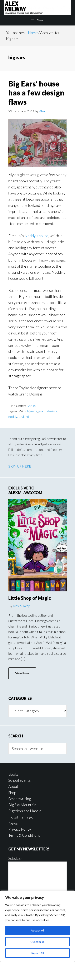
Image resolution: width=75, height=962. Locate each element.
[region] (37, 926)
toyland (23, 416)
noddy (12, 416)
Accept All (37, 930)
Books (31, 406)
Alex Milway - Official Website (37, 7)
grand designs (48, 411)
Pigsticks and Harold (24, 810)
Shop (12, 792)
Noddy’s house (36, 235)
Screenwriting (19, 798)
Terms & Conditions (24, 835)
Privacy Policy (19, 829)
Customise (37, 941)
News (13, 823)
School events (19, 780)
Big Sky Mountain (22, 804)
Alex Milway (21, 606)
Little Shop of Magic (29, 598)
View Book (22, 673)
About (13, 786)
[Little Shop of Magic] (37, 545)
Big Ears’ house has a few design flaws (36, 92)
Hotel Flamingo (20, 817)
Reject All (37, 953)
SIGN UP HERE (19, 466)
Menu (40, 20)
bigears (32, 411)
